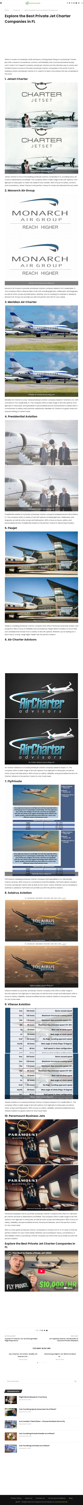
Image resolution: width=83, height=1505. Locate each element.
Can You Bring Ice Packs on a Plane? (34, 1446)
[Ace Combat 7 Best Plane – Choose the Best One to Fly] (11, 1424)
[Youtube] (76, 3)
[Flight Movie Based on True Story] (11, 1400)
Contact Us (40, 1498)
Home (7, 10)
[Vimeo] (78, 3)
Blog (70, 1498)
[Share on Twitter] (42, 1330)
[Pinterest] (74, 3)
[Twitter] (69, 3)
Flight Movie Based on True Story (33, 1397)
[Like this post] (37, 1330)
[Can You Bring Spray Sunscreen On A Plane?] (11, 1412)
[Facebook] (67, 3)
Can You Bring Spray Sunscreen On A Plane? (37, 1409)
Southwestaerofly (61, 1502)
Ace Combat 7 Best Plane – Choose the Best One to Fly (42, 1421)
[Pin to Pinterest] (44, 1330)
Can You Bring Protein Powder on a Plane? (37, 1433)
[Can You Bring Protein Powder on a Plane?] (11, 1436)
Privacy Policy (16, 1498)
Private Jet (16, 10)
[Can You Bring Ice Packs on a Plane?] (11, 1449)
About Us (28, 1498)
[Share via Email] (46, 1330)
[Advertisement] (41, 41)
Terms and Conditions (56, 1498)
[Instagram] (71, 3)
